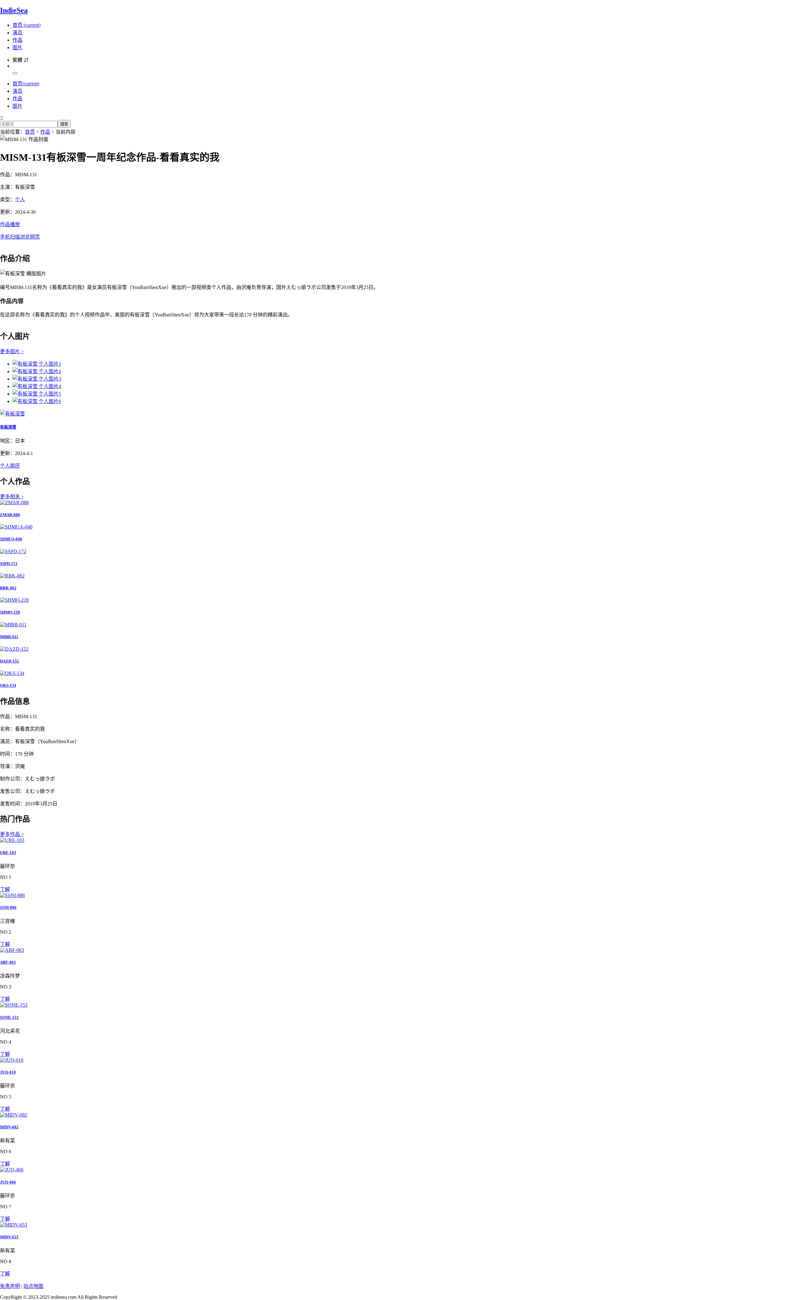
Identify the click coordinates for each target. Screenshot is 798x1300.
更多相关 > (12, 496)
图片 (17, 47)
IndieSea (14, 10)
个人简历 (10, 465)
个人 (20, 199)
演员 (17, 32)
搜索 (64, 124)
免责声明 (10, 1286)
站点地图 (33, 1286)
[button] (399, 230)
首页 (26, 25)
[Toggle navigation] (14, 73)
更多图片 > (12, 351)
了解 (5, 889)
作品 (17, 40)
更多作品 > (12, 834)
